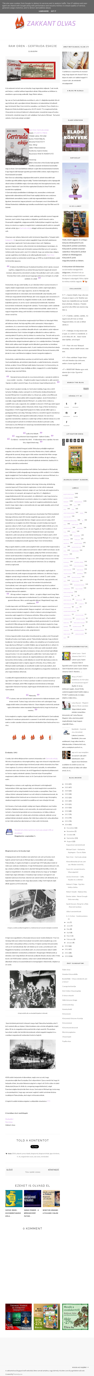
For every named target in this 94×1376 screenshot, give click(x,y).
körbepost (67, 588)
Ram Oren (50, 255)
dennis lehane (76, 577)
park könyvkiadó (79, 622)
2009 (65, 581)
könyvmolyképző (69, 513)
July (68, 922)
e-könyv (81, 604)
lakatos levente (79, 630)
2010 (65, 547)
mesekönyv (67, 615)
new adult (80, 570)
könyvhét (79, 600)
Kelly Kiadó (79, 588)
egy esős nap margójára (80, 752)
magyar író (67, 517)
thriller (77, 539)
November (70, 831)
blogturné (34, 1153)
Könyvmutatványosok (70, 1028)
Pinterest (75, 407)
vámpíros (80, 573)
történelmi (44, 1157)
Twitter (75, 416)
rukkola (66, 562)
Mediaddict (9, 1119)
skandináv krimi (79, 585)
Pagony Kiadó (80, 619)
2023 (66, 794)
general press (78, 562)
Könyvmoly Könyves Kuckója (72, 1018)
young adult (68, 573)
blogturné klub (44, 1153)
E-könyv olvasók (68, 995)
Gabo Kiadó (75, 551)
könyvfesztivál (68, 592)
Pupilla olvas (66, 1041)
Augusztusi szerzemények (75, 845)
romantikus (78, 502)
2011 (65, 638)
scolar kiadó (79, 615)
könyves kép (67, 570)
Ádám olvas (66, 970)
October (70, 835)
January (69, 943)
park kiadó (67, 634)
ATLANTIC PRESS (40, 133)
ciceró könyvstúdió (70, 611)
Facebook (66, 425)
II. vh (18, 1157)
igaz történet (54, 1153)
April (68, 932)
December (70, 828)
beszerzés (77, 536)
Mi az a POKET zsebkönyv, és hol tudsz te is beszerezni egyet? (80, 680)
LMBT (77, 607)
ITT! (48, 1101)
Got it (53, 11)
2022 (66, 797)
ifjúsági (66, 505)
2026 (66, 784)
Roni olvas (9, 1122)
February (70, 939)
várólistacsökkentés (70, 520)
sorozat (66, 502)
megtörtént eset (27, 1157)
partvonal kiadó (69, 604)
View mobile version (32, 1172)
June (68, 926)
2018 (66, 811)
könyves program (69, 558)
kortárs (66, 536)
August (69, 841)
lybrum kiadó (79, 634)
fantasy (66, 554)
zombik (66, 626)
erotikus (66, 543)
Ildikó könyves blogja (69, 1000)
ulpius (74, 532)
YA (82, 520)
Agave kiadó (78, 543)
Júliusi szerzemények (73, 911)
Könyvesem (66, 1014)
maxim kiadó (67, 528)
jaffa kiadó (67, 607)
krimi (81, 513)
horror (66, 566)
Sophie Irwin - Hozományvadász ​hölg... (13, 1213)
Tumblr (66, 407)
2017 (66, 814)
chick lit (66, 585)
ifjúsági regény (68, 498)
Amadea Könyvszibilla (70, 974)
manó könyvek (76, 547)
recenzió (66, 539)
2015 (65, 509)
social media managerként (72, 269)
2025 (66, 787)
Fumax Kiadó (68, 619)
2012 (65, 551)
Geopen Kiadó (77, 626)
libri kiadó (75, 524)
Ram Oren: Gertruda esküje (39, 130)
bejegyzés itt (10, 240)
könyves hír (67, 600)
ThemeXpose (17, 1374)
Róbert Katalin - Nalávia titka (76, 892)
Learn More (44, 11)
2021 (66, 801)
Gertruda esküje (25, 228)
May (68, 929)
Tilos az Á (66, 630)
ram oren (37, 1157)
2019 (66, 808)
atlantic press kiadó (23, 1153)
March (69, 936)
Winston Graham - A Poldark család (51, 1211)
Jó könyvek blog (68, 1005)
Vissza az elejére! (79, 1367)
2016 (73, 509)
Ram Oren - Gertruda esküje (76, 857)
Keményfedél (67, 1009)
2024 (66, 791)
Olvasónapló (66, 1037)
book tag (66, 622)
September (71, 838)
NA (76, 596)
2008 (65, 577)
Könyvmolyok (67, 1023)
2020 (66, 804)
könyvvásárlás (79, 566)
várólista (80, 528)
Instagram (66, 416)
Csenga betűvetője (69, 986)
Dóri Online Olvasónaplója (71, 991)
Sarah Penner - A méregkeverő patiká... (31, 1213)
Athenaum (67, 596)
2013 (65, 524)
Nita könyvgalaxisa (68, 1032)
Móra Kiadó (75, 581)
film (65, 532)
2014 (14, 1153)
